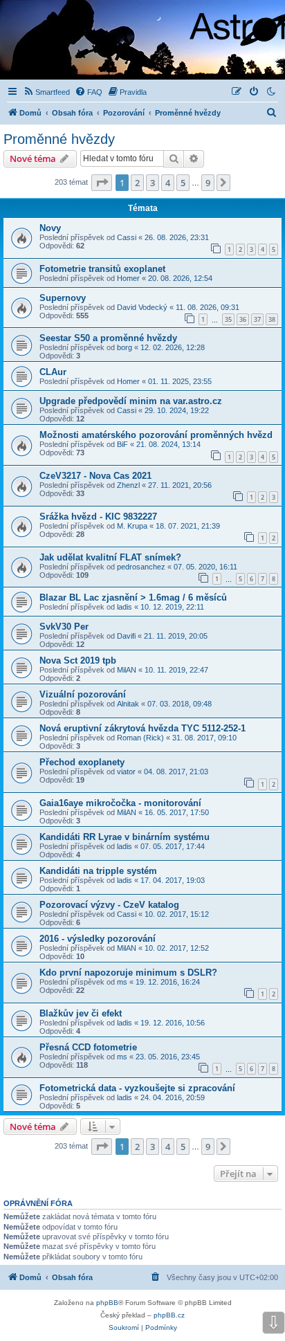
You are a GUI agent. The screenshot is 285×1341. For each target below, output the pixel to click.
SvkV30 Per (64, 626)
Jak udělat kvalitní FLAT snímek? (110, 557)
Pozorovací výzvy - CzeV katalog (109, 905)
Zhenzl (128, 485)
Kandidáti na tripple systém (98, 871)
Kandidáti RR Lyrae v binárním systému (124, 837)
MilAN (126, 670)
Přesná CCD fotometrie (88, 1047)
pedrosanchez (141, 567)
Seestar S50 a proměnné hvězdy (108, 338)
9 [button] (207, 182)
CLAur (52, 372)
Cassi (126, 237)
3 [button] (152, 182)
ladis (124, 607)
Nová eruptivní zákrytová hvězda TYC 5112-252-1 (142, 728)
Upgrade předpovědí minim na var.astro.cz (130, 401)
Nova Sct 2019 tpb (77, 660)
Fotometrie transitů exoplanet (102, 269)
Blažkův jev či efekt (80, 1013)
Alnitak (128, 704)
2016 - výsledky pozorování (97, 938)
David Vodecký (142, 307)
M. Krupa (132, 526)
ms (122, 982)
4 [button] (167, 182)
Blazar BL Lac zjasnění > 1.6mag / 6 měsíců (133, 597)
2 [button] (137, 182)
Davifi (126, 636)
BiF (122, 444)
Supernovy (62, 298)
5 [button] (183, 182)
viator (126, 771)
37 (257, 319)
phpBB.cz (169, 1315)
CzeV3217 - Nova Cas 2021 (95, 476)
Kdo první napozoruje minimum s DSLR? (128, 972)
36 (242, 319)
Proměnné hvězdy (59, 139)
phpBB (107, 1302)
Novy (50, 228)
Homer (128, 278)
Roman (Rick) (140, 737)
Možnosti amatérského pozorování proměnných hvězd (156, 435)
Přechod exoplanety (82, 762)
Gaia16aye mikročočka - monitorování (120, 803)
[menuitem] (46, 92)
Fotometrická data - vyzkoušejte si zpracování (137, 1088)
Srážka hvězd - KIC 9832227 (98, 516)
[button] (101, 182)
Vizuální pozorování (82, 694)
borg (124, 347)
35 (228, 319)
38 (271, 319)
